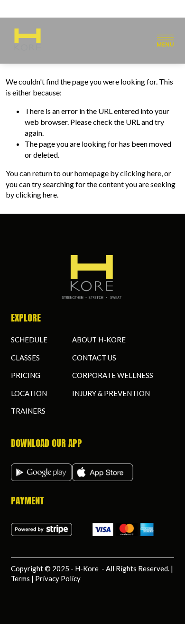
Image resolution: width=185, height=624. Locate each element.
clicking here (140, 173)
